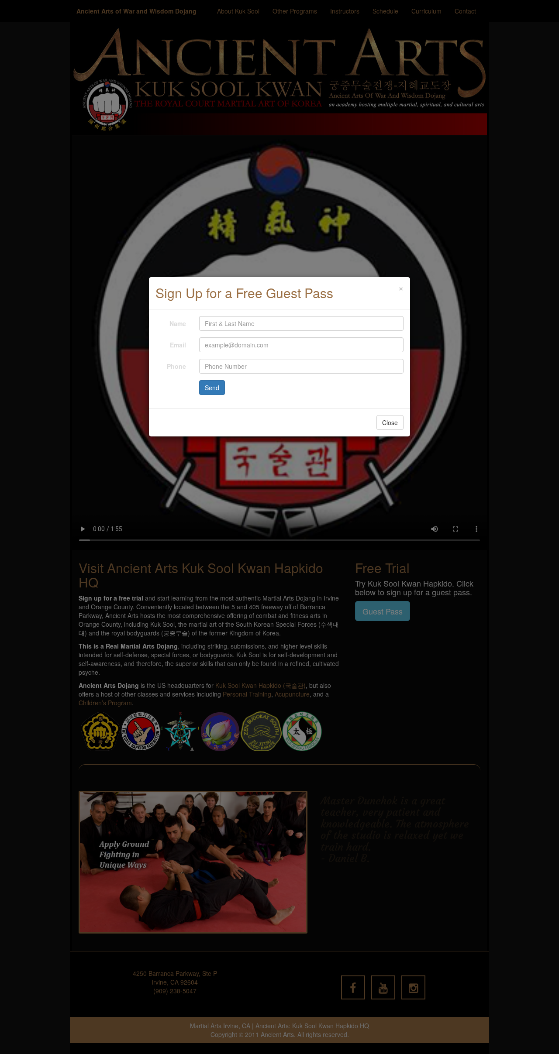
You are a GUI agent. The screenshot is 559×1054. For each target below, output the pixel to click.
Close (390, 422)
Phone (176, 366)
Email (178, 344)
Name (177, 323)
